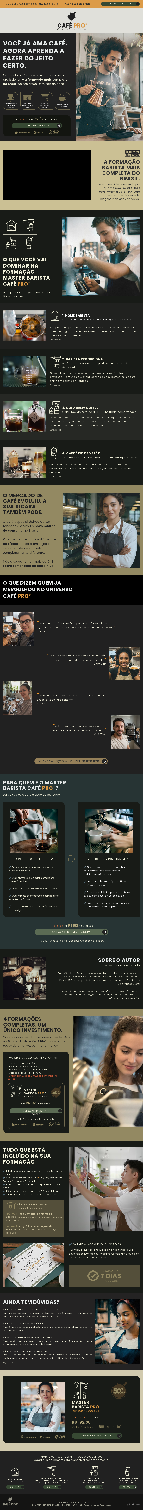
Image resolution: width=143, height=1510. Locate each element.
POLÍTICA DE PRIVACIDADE (63, 1502)
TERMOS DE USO (83, 1502)
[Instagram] (138, 1504)
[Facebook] (133, 1504)
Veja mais (8, 1362)
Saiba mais (55, 339)
